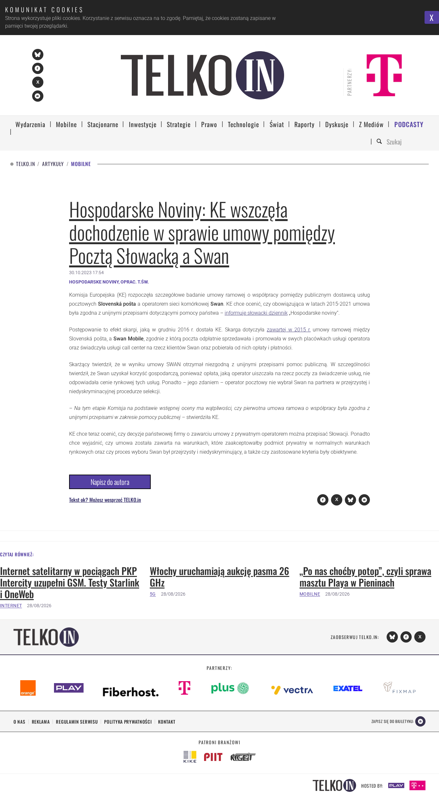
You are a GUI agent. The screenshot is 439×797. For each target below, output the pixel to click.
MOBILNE (310, 594)
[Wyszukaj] (380, 141)
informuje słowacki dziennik (256, 313)
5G (153, 594)
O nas (19, 721)
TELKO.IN (25, 164)
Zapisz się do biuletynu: (393, 721)
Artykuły (53, 164)
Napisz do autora (110, 482)
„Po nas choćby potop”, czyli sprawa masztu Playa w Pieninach (365, 576)
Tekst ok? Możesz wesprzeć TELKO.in (105, 500)
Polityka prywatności (128, 721)
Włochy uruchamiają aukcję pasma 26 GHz (219, 576)
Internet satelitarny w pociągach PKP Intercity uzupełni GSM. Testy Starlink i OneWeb (69, 582)
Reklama (41, 721)
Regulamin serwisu (77, 721)
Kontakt (166, 721)
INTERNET (11, 605)
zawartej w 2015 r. (288, 330)
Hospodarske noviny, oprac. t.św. (109, 281)
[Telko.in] (202, 75)
